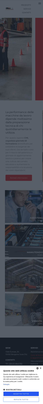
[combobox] (37, 368)
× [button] (40, 368)
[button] (21, 389)
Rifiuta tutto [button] (21, 399)
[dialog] (21, 385)
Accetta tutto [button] (21, 394)
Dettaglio (6, 384)
